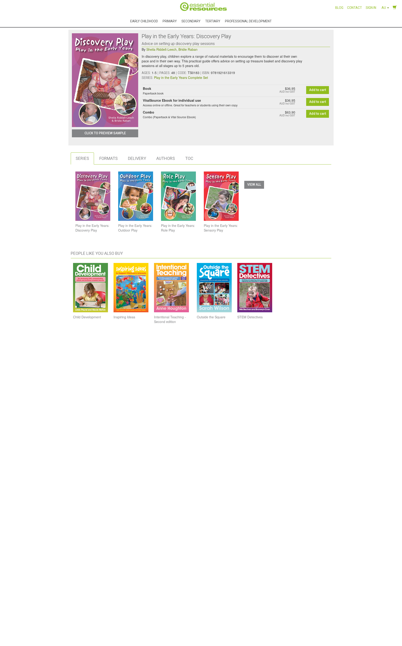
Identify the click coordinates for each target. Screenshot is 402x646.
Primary (170, 21)
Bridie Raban (188, 49)
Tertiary (212, 21)
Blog (339, 8)
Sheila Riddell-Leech (162, 49)
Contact (354, 8)
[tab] (82, 158)
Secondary (191, 21)
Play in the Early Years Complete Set (181, 77)
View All (254, 184)
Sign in (371, 8)
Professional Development (248, 21)
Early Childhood (144, 21)
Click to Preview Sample (105, 133)
